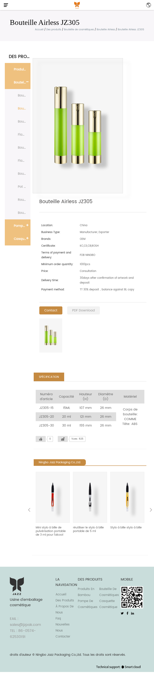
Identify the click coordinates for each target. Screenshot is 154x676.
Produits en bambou (22, 69)
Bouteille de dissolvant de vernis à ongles (24, 173)
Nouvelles (63, 624)
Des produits (53, 29)
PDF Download (83, 310)
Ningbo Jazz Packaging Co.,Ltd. (59, 654)
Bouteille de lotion (24, 121)
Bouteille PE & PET (24, 95)
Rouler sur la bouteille (24, 199)
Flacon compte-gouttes (24, 160)
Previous (29, 510)
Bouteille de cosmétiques (79, 29)
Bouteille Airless (106, 29)
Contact (50, 310)
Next (151, 510)
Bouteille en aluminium (24, 212)
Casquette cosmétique (22, 238)
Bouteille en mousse (24, 147)
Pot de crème (24, 186)
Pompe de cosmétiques (22, 225)
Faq (58, 618)
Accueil (39, 29)
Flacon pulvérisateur (24, 134)
